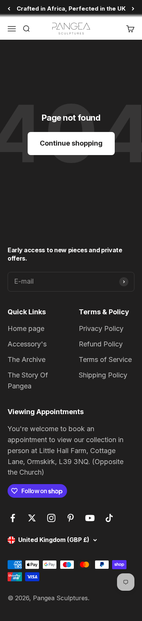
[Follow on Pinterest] (71, 518)
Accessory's (27, 344)
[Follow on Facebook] (13, 518)
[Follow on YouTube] (90, 518)
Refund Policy (101, 344)
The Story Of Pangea (28, 380)
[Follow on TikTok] (109, 518)
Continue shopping (71, 143)
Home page (26, 328)
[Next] (133, 9)
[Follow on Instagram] (51, 518)
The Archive (26, 359)
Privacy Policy (101, 328)
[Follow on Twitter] (32, 518)
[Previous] (9, 9)
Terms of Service (105, 359)
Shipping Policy (103, 375)
